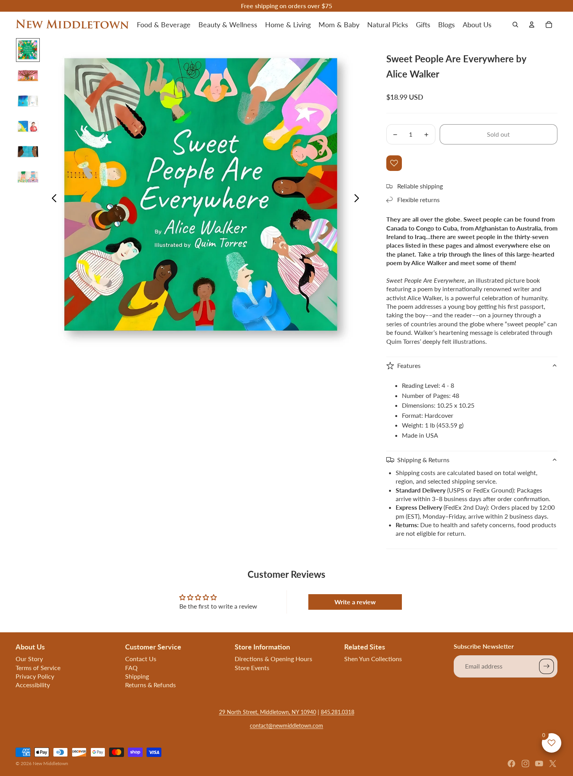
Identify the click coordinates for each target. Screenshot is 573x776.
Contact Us (140, 658)
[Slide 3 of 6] (28, 101)
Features (409, 365)
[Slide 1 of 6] (28, 50)
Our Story (29, 658)
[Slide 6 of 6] (28, 176)
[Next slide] (359, 199)
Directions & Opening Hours (273, 658)
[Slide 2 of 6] (28, 75)
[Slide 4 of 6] (28, 126)
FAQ (131, 667)
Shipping (137, 676)
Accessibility (33, 684)
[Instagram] (525, 763)
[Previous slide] (52, 199)
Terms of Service (38, 667)
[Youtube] (539, 763)
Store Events (252, 667)
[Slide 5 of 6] (28, 151)
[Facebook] (511, 763)
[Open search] (515, 24)
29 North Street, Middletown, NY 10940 (267, 712)
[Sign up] (546, 666)
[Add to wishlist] (394, 163)
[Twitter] (552, 763)
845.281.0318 (337, 712)
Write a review (355, 601)
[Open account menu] (531, 24)
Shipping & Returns (423, 459)
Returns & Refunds (150, 684)
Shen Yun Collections (373, 658)
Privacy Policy (35, 676)
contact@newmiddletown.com (286, 725)
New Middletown (50, 763)
